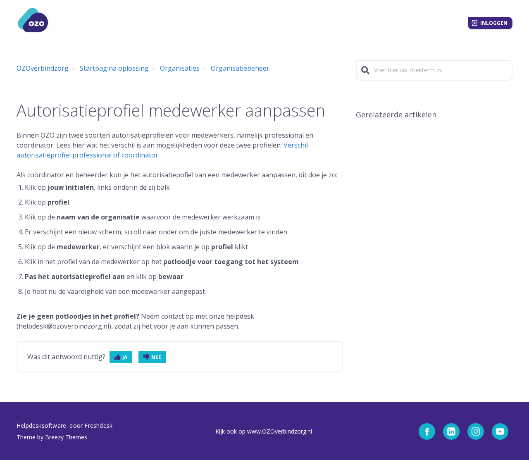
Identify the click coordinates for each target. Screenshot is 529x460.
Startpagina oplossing (114, 68)
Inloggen (494, 22)
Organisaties (180, 68)
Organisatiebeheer (240, 68)
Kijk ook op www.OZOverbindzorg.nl (263, 431)
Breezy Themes (66, 437)
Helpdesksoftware (42, 425)
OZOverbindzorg (43, 68)
